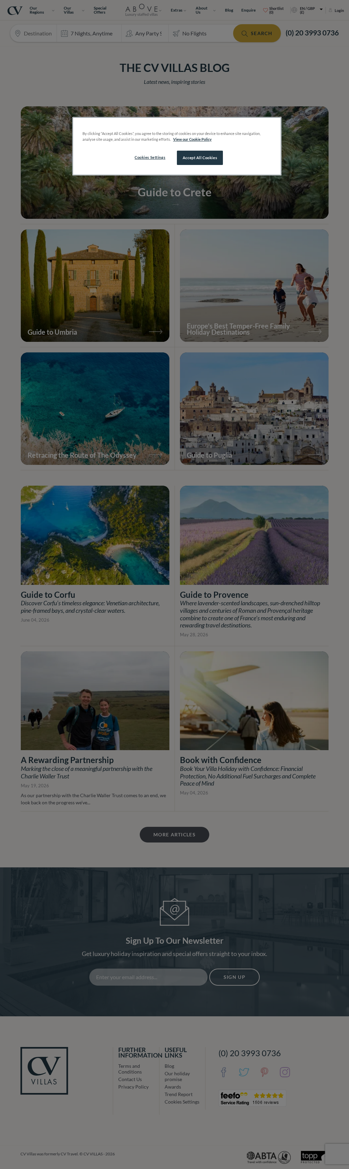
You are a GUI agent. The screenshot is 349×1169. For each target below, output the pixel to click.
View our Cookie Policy (192, 139)
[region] (177, 146)
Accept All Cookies (200, 157)
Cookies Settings (150, 157)
